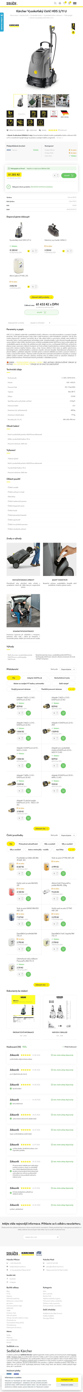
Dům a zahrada (47, 1294)
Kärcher (73, 1355)
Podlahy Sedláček (48, 1316)
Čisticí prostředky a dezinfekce (52, 1306)
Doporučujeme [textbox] (66, 669)
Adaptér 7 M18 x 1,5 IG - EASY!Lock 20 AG (26, 776)
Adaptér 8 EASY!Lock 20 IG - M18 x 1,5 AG (63, 776)
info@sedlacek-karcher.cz (18, 1267)
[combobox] (67, 669)
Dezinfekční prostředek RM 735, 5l (27, 934)
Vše (13, 678)
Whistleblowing (11, 1325)
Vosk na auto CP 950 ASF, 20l (63, 858)
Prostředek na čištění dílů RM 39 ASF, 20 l (27, 859)
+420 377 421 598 (52, 1263)
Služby (9, 1335)
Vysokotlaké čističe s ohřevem (53, 15)
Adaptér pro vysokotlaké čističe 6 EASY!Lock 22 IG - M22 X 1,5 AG (62, 750)
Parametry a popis (16, 323)
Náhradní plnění (12, 1315)
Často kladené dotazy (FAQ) (15, 1323)
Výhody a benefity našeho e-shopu (17, 1318)
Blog (8, 1291)
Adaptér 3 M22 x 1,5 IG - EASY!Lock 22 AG (26, 724)
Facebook (13, 1279)
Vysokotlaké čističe (36, 15)
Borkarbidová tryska (62, 678)
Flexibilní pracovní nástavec (51, 689)
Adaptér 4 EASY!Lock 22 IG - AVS (63, 724)
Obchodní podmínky (13, 1298)
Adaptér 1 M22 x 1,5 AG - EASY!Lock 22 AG (26, 698)
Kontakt (9, 1342)
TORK (8, 1311)
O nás (8, 1294)
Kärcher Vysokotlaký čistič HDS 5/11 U (42, 18)
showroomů (69, 1361)
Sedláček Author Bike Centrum (52, 1313)
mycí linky (60, 849)
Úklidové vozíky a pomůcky (51, 1303)
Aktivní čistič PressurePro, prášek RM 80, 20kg (61, 884)
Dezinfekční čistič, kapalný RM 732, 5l (63, 934)
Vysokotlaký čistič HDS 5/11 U (20, 240)
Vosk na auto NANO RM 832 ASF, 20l (28, 909)
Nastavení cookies (67, 1385)
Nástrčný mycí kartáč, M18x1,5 (55, 240)
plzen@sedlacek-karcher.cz (54, 1267)
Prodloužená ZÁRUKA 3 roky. (29, 362)
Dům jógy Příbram (48, 1318)
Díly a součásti (49, 844)
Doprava (9, 1296)
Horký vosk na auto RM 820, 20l (27, 884)
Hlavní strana (14, 15)
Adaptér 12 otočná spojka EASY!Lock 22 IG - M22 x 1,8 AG (27, 802)
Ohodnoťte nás (11, 1320)
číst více (59, 138)
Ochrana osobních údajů (14, 1306)
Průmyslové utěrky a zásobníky (52, 1301)
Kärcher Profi (24, 15)
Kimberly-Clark (11, 1313)
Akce (44, 1291)
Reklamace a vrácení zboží (15, 1301)
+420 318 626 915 (15, 1263)
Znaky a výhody (37, 323)
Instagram (13, 1282)
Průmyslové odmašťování (28, 844)
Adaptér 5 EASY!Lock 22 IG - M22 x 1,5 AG (28, 749)
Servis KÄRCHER (12, 1340)
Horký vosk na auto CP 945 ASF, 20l (62, 909)
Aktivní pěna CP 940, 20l (19, 275)
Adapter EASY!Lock (34, 678)
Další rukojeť (63, 683)
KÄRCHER (10, 1308)
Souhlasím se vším (67, 1380)
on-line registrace (21, 364)
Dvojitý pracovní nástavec (21, 689)
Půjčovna (9, 1337)
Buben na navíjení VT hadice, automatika (29, 683)
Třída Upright (68, 15)
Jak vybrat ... (10, 1303)
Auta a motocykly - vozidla (38, 849)
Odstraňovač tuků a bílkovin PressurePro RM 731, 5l (27, 960)
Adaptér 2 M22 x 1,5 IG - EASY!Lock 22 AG (61, 698)
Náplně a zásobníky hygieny (51, 1298)
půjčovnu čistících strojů (29, 1361)
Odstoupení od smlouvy (14, 1327)
